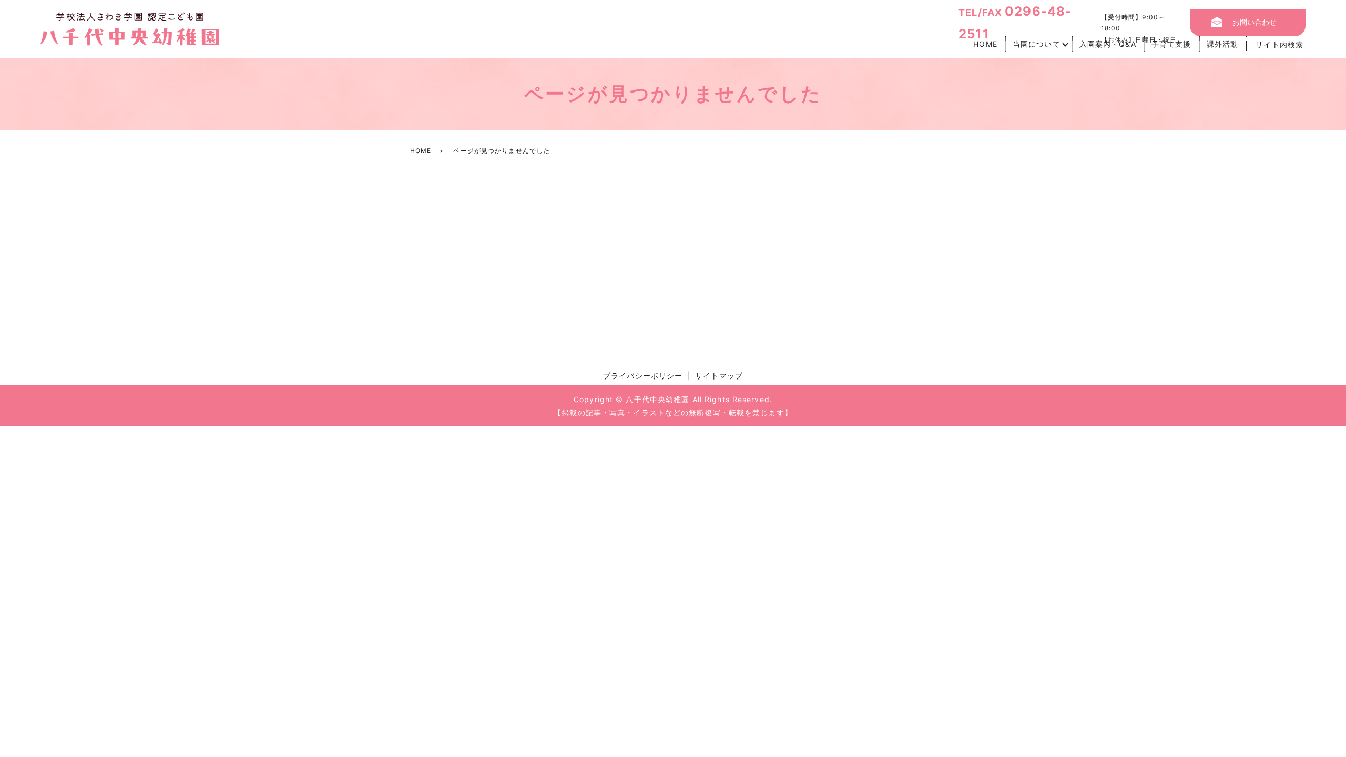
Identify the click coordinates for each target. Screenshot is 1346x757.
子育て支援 (1171, 43)
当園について (1037, 43)
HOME (985, 43)
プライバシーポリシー (642, 375)
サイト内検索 (1279, 44)
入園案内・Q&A (1107, 43)
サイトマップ (719, 375)
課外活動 (1222, 43)
